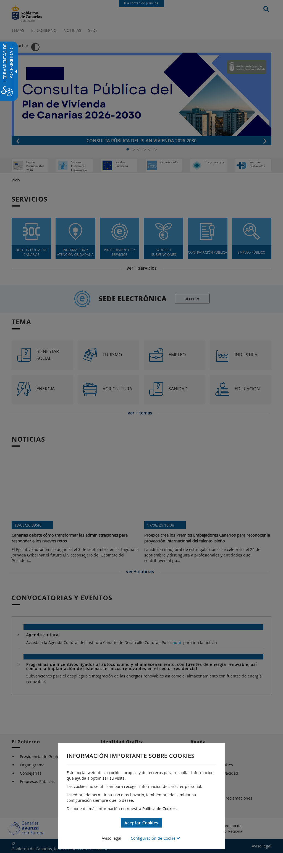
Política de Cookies (159, 808)
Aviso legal (111, 838)
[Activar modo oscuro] (35, 47)
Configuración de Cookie (154, 838)
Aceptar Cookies (141, 822)
